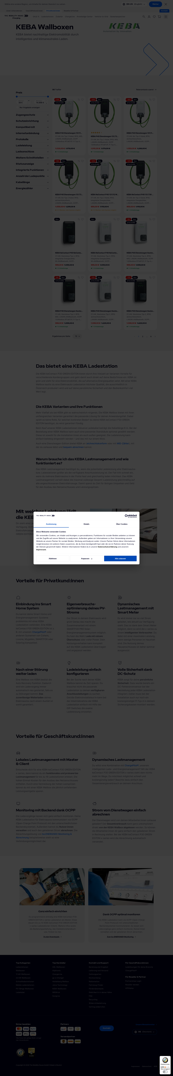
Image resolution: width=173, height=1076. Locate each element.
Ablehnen (53, 559)
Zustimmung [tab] (51, 524)
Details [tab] (86, 524)
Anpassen (85, 559)
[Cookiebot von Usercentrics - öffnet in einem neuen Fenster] (126, 516)
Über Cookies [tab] (121, 524)
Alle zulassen (120, 559)
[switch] (165, 1071)
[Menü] (169, 1057)
